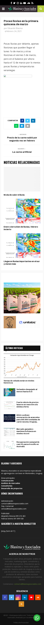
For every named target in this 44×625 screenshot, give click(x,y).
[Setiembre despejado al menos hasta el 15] (9, 392)
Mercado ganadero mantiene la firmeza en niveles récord (26, 431)
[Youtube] (31, 597)
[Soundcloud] (38, 597)
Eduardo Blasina (15, 28)
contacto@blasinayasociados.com (27, 584)
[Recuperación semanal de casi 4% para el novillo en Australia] (9, 445)
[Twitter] (11, 597)
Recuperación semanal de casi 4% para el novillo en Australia (27, 444)
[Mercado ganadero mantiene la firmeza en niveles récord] (9, 432)
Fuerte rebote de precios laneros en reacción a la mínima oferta (27, 404)
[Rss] (21, 604)
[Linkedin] (24, 597)
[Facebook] (5, 597)
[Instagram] (18, 597)
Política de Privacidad (21, 623)
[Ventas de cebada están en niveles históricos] (22, 365)
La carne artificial (22, 152)
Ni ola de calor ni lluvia (14, 195)
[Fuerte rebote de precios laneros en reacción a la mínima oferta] (9, 405)
